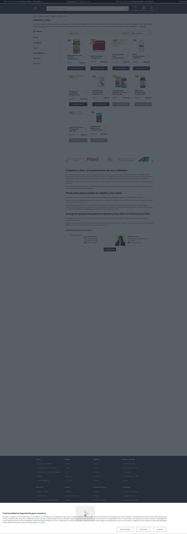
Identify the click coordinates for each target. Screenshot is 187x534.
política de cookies (39, 522)
